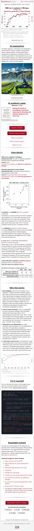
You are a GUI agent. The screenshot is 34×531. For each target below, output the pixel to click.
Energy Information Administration (16, 175)
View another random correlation (17, 503)
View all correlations (17, 138)
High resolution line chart (12, 461)
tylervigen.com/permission (9, 455)
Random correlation (17, 128)
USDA (8, 162)
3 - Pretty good (25, 509)
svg (22, 40)
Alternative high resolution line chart (16, 468)
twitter (28, 523)
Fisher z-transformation (15, 262)
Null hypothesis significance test (14, 241)
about (22, 1)
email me (26, 1)
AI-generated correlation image (14, 486)
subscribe (31, 1)
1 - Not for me (8, 509)
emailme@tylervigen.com (20, 523)
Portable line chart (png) (12, 472)
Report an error (17, 145)
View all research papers (17, 141)
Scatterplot (8, 470)
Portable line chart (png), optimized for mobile (18, 475)
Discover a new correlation (17, 133)
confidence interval (24, 261)
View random (25, 4)
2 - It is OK (17, 509)
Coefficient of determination (19, 228)
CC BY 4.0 (17, 528)
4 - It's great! (12, 513)
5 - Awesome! (21, 513)
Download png (15, 40)
